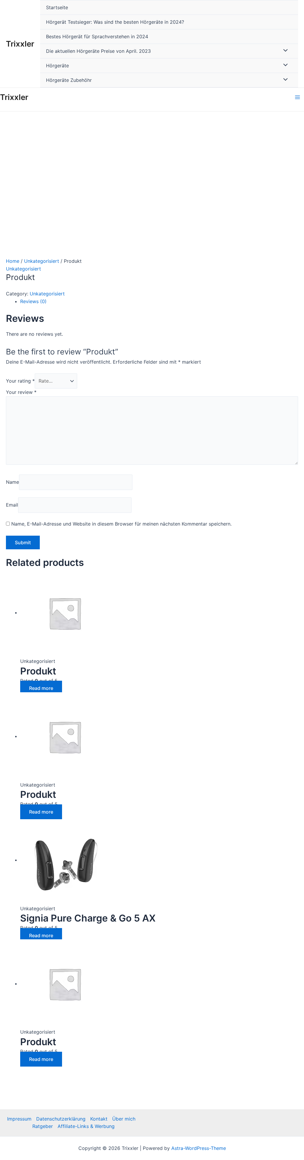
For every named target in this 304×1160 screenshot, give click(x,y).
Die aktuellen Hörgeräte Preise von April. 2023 (98, 51)
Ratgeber (42, 1126)
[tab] (159, 301)
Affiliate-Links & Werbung (86, 1126)
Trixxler (20, 43)
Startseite (57, 7)
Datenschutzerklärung (61, 1119)
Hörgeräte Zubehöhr (69, 80)
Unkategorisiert (41, 261)
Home (12, 261)
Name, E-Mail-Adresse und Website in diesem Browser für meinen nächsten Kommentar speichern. (121, 524)
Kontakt (98, 1119)
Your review (21, 392)
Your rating (20, 381)
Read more (41, 688)
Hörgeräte (57, 66)
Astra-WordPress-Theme (198, 1148)
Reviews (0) (33, 301)
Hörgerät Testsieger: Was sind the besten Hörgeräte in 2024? (115, 22)
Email (12, 505)
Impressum (19, 1119)
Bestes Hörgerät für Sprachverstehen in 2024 (97, 36)
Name (12, 482)
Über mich (123, 1119)
